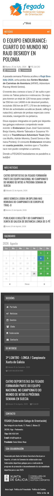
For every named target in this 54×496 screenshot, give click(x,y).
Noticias (8, 31)
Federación (14, 333)
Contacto (14, 339)
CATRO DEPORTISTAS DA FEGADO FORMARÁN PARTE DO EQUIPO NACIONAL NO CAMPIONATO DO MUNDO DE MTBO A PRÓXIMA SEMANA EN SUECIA (26, 180)
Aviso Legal (9, 489)
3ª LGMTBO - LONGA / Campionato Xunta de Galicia (25, 359)
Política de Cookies (39, 489)
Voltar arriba (42, 492)
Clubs (12, 326)
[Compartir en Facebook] (9, 70)
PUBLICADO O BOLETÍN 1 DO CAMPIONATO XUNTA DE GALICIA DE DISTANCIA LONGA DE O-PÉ (27, 219)
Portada (13, 307)
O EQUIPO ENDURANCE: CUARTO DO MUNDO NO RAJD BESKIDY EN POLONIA (25, 49)
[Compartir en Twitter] (25, 70)
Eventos (12, 320)
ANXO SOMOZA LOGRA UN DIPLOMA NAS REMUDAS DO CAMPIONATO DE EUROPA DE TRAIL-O (24, 202)
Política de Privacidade (22, 489)
